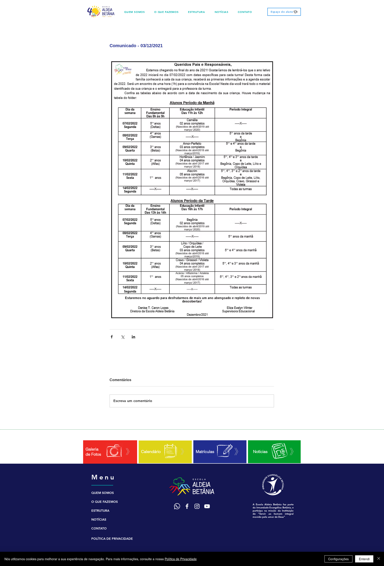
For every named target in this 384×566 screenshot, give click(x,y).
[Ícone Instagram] (197, 506)
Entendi (364, 559)
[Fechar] (378, 558)
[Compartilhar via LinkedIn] (133, 337)
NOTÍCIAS (98, 519)
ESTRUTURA (100, 511)
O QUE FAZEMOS (104, 502)
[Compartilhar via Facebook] (112, 337)
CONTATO (99, 528)
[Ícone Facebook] (187, 506)
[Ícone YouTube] (207, 506)
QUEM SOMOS (102, 493)
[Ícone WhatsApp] (177, 506)
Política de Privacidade (181, 559)
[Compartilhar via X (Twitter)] (122, 337)
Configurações (338, 559)
